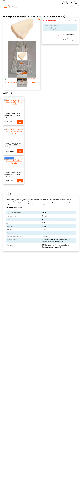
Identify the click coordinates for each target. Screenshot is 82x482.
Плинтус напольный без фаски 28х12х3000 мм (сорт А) (12, 115)
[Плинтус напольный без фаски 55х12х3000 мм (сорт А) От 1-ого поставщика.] (22, 40)
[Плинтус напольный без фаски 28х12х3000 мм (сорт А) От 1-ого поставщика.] (13, 102)
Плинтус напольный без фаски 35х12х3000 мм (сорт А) (12, 145)
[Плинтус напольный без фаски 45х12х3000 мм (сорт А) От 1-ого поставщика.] (13, 161)
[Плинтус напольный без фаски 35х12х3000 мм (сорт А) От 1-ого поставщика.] (13, 131)
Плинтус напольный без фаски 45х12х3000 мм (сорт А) (12, 174)
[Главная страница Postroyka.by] (12, 2)
